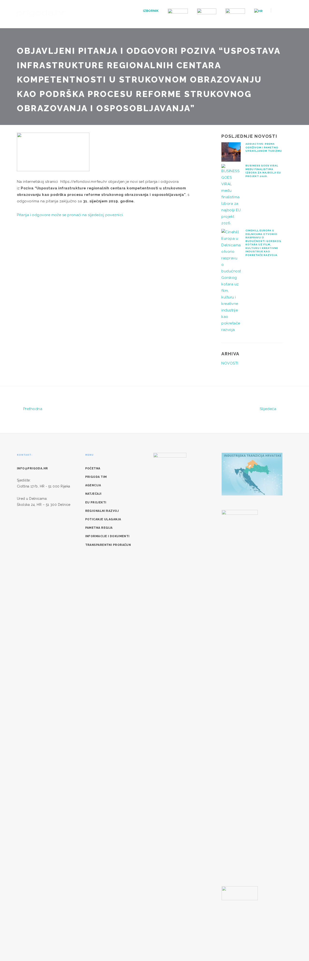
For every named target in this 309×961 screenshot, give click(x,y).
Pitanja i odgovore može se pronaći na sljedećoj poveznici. (71, 215)
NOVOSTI (229, 363)
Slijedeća (268, 409)
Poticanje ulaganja (103, 519)
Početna (92, 468)
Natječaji (93, 493)
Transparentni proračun (108, 545)
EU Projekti (95, 502)
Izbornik (151, 11)
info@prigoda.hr (32, 468)
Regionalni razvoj (102, 511)
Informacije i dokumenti (107, 536)
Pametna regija (99, 527)
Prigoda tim (96, 477)
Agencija (93, 485)
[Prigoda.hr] (41, 13)
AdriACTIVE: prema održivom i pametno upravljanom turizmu (264, 147)
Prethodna (32, 409)
